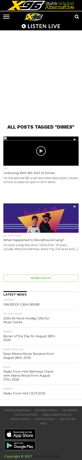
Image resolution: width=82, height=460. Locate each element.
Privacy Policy (20, 419)
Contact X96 (67, 419)
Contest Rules (44, 419)
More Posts (41, 278)
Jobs (43, 423)
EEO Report (70, 410)
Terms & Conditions (17, 410)
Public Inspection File (56, 414)
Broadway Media (46, 456)
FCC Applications (26, 414)
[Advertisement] (41, 75)
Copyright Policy (46, 410)
